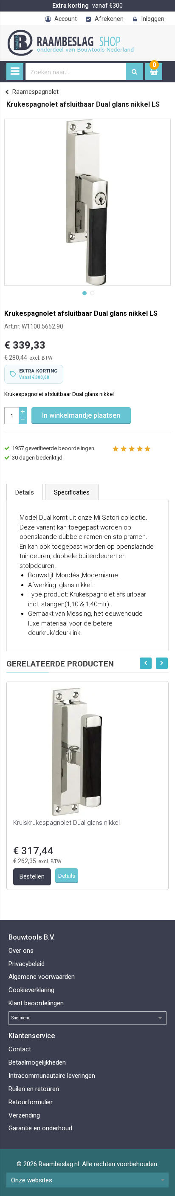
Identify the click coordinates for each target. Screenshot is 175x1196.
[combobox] (75, 71)
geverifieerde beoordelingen (53, 448)
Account (65, 18)
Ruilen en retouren (33, 1089)
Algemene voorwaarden (41, 977)
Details (24, 492)
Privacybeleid (26, 964)
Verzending (24, 1115)
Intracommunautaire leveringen (51, 1076)
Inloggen (152, 18)
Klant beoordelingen (36, 1003)
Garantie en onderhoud (40, 1128)
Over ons (21, 950)
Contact (19, 1049)
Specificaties (72, 492)
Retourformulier (30, 1102)
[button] (84, 292)
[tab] (24, 492)
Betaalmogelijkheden (37, 1062)
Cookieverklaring (31, 990)
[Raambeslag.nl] (80, 34)
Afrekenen (109, 18)
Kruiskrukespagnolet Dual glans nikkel (66, 822)
